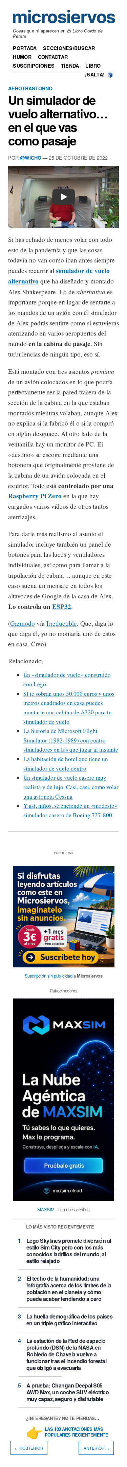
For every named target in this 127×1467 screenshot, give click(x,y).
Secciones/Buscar (69, 48)
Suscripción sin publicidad (48, 975)
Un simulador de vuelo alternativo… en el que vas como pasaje (58, 120)
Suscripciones (34, 65)
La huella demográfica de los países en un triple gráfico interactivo (69, 1319)
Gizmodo (22, 623)
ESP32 (61, 606)
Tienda (70, 65)
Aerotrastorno (30, 88)
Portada (25, 48)
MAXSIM (46, 1209)
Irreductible (61, 623)
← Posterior (29, 1448)
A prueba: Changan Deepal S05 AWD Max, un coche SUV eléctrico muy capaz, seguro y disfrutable (67, 1392)
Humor (22, 56)
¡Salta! (95, 74)
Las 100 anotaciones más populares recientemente (76, 1432)
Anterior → (96, 1448)
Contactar (53, 56)
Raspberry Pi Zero (35, 496)
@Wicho (30, 157)
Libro (93, 65)
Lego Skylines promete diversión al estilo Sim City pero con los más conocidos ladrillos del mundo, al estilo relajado (68, 1251)
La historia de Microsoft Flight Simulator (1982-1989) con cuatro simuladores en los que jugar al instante (70, 740)
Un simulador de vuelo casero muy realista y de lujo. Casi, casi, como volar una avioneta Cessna (71, 787)
